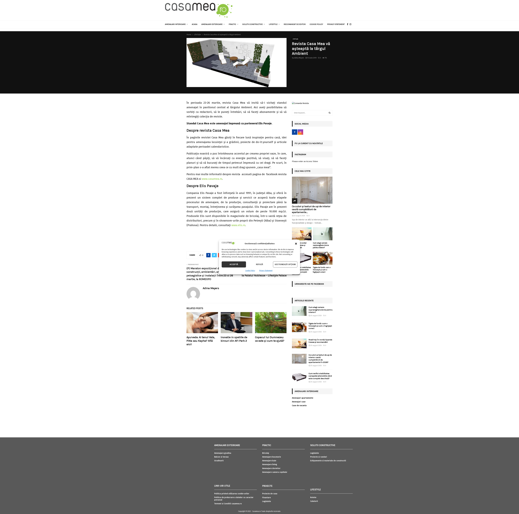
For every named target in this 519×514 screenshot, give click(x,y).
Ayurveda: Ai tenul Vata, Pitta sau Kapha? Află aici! (201, 341)
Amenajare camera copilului (274, 472)
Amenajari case (298, 402)
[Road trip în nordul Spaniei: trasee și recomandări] (302, 233)
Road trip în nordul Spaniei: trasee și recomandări (320, 341)
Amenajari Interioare (175, 24)
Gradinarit (219, 461)
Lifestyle (273, 24)
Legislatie (266, 501)
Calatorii (314, 501)
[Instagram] (351, 24)
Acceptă (234, 264)
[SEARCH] (329, 113)
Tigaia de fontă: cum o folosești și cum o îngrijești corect (322, 269)
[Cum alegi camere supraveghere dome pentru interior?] (322, 233)
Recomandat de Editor (295, 24)
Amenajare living (269, 464)
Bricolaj (265, 453)
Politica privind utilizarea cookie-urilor (231, 494)
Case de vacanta (299, 405)
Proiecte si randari (318, 457)
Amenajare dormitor (271, 468)
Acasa (194, 24)
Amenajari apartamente (302, 398)
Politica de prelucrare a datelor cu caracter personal (233, 498)
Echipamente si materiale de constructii (328, 461)
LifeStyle (295, 39)
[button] (296, 243)
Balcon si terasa (221, 457)
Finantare (266, 497)
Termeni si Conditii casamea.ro (228, 504)
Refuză (259, 264)
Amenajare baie (269, 461)
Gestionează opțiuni (285, 264)
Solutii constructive (252, 24)
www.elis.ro (238, 225)
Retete (313, 497)
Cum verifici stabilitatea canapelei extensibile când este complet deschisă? (301, 270)
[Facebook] (348, 24)
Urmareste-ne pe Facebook (309, 284)
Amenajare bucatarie (271, 457)
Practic (232, 24)
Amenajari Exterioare (211, 24)
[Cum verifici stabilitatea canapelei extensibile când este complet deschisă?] (302, 258)
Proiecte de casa (269, 494)
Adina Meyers (299, 58)
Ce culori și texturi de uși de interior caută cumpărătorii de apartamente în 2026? (320, 359)
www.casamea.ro (212, 178)
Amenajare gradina (222, 453)
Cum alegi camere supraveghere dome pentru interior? (321, 245)
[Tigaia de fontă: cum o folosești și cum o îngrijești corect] (322, 258)
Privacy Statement (265, 271)
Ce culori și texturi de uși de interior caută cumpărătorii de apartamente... (311, 209)
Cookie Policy (250, 271)
